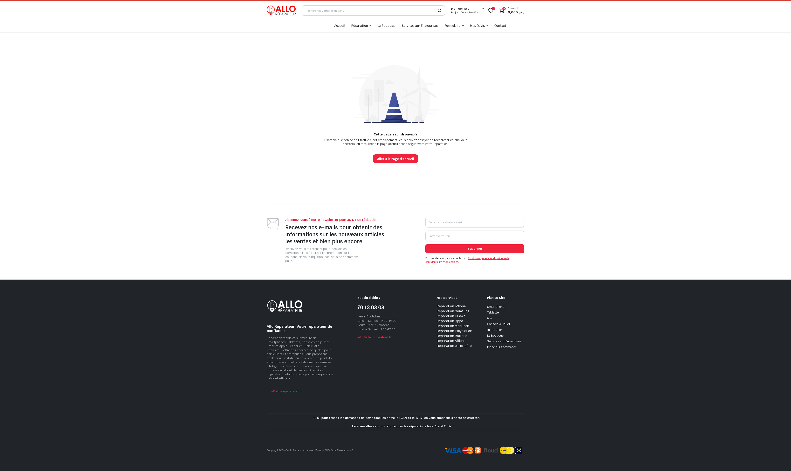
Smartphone (495, 307)
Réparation (359, 26)
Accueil (339, 26)
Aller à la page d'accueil (395, 159)
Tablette (493, 312)
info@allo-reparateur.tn (284, 391)
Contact (500, 26)
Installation (495, 330)
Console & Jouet (498, 324)
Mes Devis (477, 26)
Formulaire (453, 26)
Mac (490, 318)
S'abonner (475, 249)
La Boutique (386, 26)
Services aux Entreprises (420, 26)
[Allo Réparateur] (281, 10)
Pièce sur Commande (502, 347)
